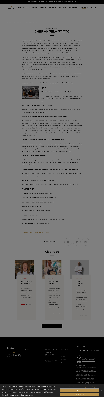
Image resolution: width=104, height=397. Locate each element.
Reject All (79, 390)
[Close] (101, 390)
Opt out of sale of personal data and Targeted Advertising (79, 387)
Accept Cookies (80, 394)
